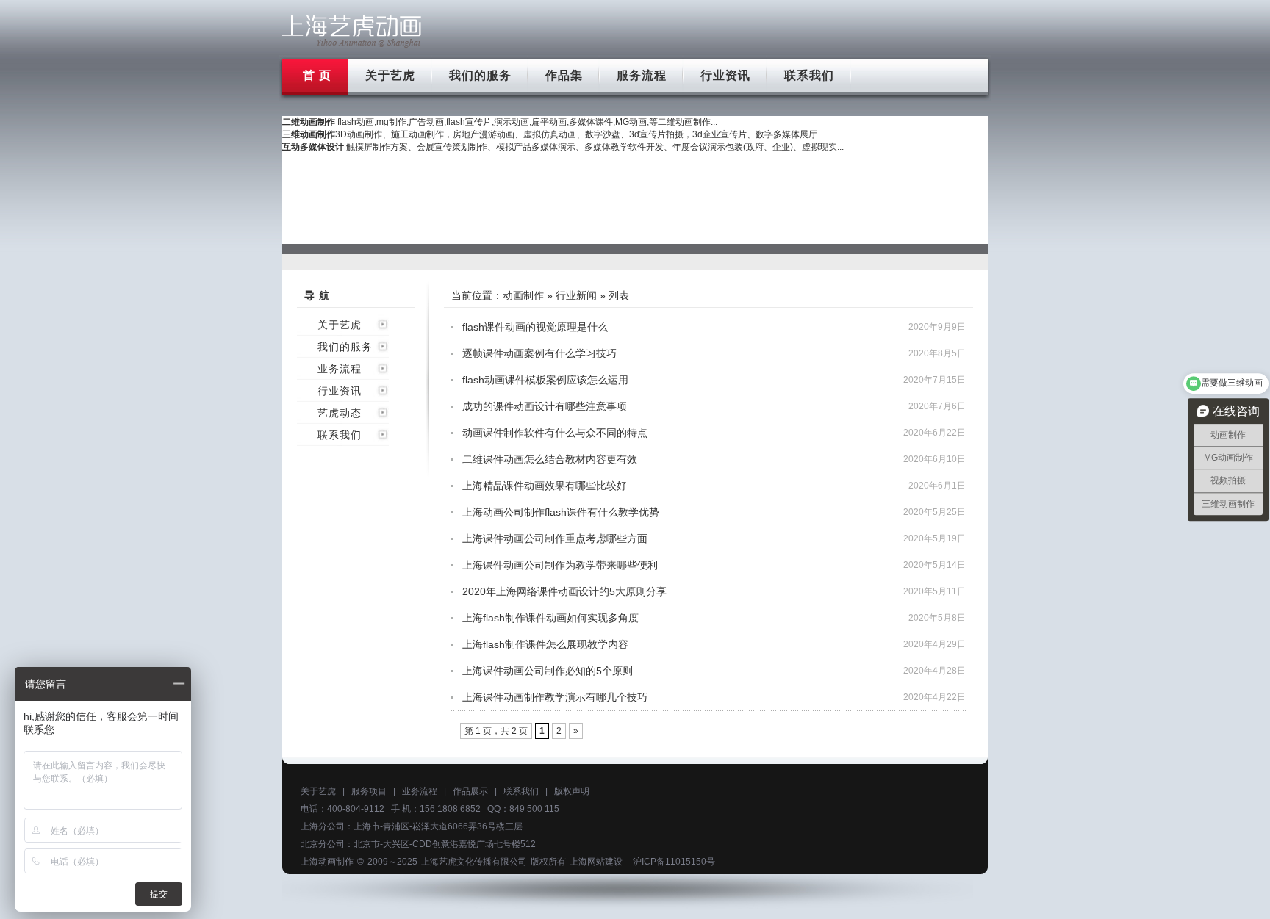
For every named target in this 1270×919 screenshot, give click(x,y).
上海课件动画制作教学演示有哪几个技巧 (554, 697)
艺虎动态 (340, 413)
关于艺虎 (390, 75)
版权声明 (571, 791)
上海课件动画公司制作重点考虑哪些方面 (554, 538)
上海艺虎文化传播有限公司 (474, 862)
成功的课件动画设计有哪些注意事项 (544, 406)
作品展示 (470, 791)
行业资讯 (725, 75)
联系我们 (809, 75)
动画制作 (523, 295)
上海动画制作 (327, 862)
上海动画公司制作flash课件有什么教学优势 (560, 512)
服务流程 (642, 75)
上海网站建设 (596, 862)
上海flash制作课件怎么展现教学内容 (545, 644)
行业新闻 (576, 295)
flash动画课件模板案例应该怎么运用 (545, 380)
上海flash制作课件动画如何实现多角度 (550, 618)
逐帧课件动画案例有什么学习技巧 (539, 353)
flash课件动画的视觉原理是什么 (535, 327)
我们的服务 (480, 75)
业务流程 (340, 369)
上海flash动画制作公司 (352, 31)
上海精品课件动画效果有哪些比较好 (544, 485)
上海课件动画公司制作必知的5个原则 (547, 671)
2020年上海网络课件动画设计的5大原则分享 (564, 591)
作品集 (564, 75)
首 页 (317, 75)
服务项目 (369, 791)
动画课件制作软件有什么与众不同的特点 (554, 433)
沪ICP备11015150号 (674, 862)
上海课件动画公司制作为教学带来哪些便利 (560, 565)
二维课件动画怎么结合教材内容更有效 (549, 459)
